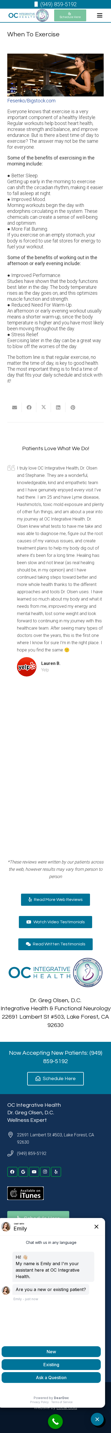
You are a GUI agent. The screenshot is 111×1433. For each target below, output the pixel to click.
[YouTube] (34, 1172)
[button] (99, 15)
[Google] (23, 1172)
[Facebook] (12, 1172)
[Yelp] (56, 1172)
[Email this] (14, 407)
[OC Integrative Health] (28, 15)
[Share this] (29, 407)
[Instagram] (45, 1172)
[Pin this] (72, 407)
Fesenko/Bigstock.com (31, 100)
